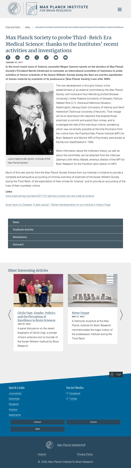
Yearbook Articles (23, 229)
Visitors (13, 409)
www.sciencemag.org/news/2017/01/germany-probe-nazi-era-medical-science (50, 195)
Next (121, 315)
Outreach (18, 244)
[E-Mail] (56, 57)
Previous (9, 315)
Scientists (14, 398)
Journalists (15, 393)
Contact (37, 422)
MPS (37, 429)
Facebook (74, 393)
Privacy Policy (85, 454)
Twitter (73, 398)
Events (93, 422)
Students (14, 404)
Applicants (15, 414)
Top (118, 374)
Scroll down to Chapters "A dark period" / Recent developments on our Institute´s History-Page (58, 204)
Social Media (75, 387)
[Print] (65, 57)
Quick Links (17, 387)
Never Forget (80, 313)
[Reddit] (27, 57)
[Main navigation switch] (119, 9)
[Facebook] (8, 57)
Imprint (42, 454)
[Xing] (46, 57)
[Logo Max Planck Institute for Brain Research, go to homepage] (60, 8)
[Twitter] (36, 57)
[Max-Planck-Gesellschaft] (51, 445)
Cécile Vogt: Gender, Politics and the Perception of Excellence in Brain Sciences (36, 316)
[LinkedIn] (17, 57)
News (16, 222)
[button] (51, 151)
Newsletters (20, 237)
